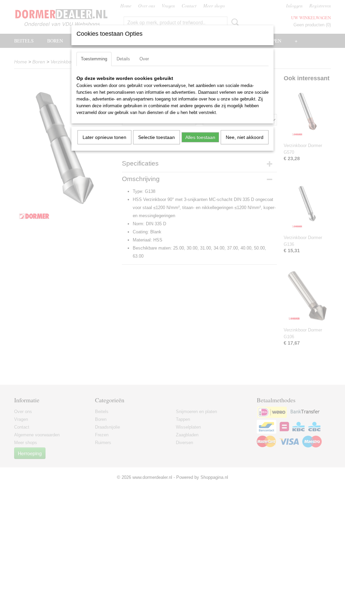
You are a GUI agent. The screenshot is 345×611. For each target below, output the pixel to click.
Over (144, 58)
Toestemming (94, 58)
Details (123, 58)
